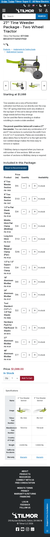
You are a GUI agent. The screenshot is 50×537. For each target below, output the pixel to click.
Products (6, 49)
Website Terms (25, 488)
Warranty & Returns (25, 494)
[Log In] (46, 10)
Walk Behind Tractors (15, 52)
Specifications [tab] (12, 391)
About (25, 471)
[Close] (47, 531)
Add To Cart (27, 378)
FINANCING (25, 497)
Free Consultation (25, 483)
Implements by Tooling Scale (24, 49)
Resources (25, 477)
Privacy (25, 491)
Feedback (25, 505)
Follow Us (25, 508)
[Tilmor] (7, 44)
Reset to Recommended (16, 168)
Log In (25, 502)
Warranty (23, 457)
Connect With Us (25, 480)
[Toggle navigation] (6, 10)
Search (42, 16)
